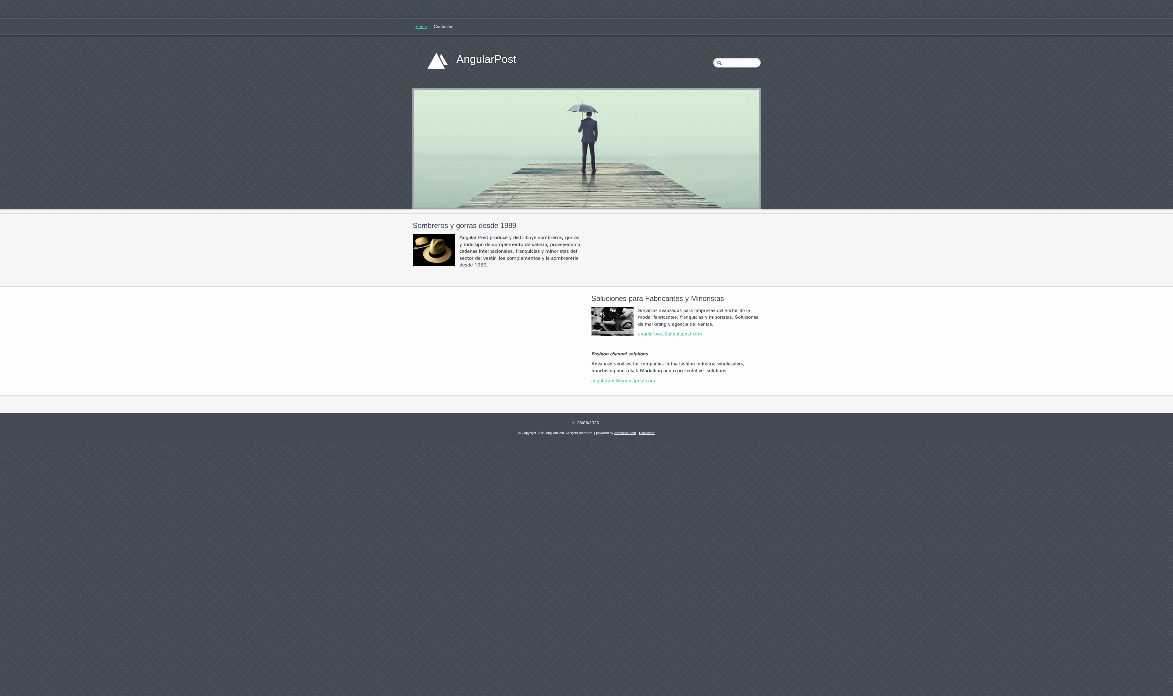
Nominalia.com (625, 433)
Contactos (443, 26)
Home (421, 26)
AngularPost (486, 59)
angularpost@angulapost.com (670, 334)
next (741, 148)
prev (431, 148)
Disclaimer (647, 433)
